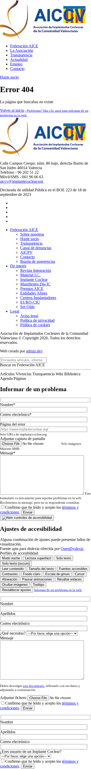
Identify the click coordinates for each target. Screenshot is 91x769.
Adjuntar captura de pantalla (41, 443)
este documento (33, 686)
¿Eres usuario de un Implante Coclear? (30, 751)
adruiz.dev (34, 351)
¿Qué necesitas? (13, 633)
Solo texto (63, 558)
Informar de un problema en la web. (58, 590)
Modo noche (11, 558)
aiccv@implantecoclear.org (21, 181)
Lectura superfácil (38, 558)
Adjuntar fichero (13, 697)
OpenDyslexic (72, 548)
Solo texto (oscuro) (16, 563)
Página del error (23, 429)
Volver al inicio (12, 110)
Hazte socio (9, 77)
